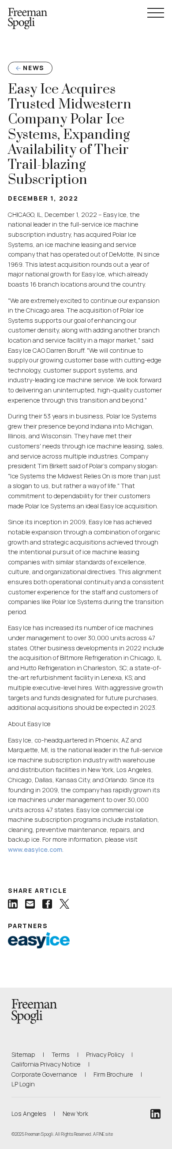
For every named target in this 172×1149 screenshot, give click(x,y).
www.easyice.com (35, 849)
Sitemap (23, 1054)
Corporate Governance (44, 1074)
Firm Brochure (113, 1074)
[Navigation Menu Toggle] (155, 13)
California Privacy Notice (46, 1063)
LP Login (23, 1083)
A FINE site (103, 1134)
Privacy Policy (105, 1054)
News (34, 67)
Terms (61, 1054)
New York (75, 1113)
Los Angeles (28, 1113)
